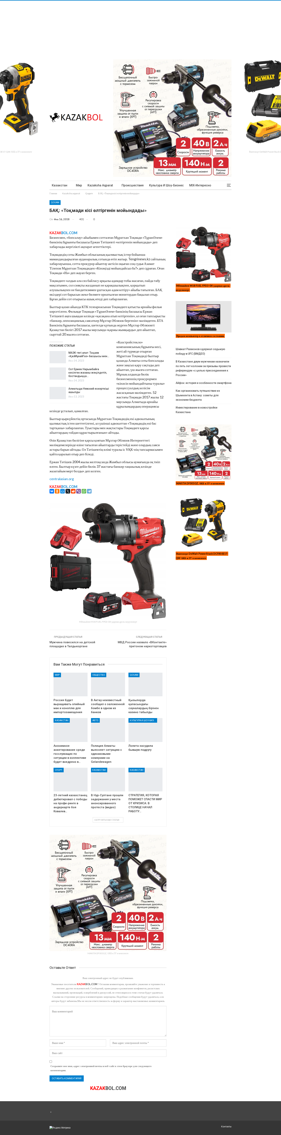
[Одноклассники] (57, 491)
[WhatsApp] (84, 491)
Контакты (226, 1126)
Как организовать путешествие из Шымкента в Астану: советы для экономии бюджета (198, 395)
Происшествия (133, 185)
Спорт (58, 770)
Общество (98, 675)
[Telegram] (89, 491)
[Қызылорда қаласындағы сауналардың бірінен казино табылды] (145, 685)
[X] (68, 491)
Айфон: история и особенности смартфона (203, 382)
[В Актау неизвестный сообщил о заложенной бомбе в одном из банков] (108, 685)
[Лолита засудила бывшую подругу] (145, 730)
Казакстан (59, 185)
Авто (95, 720)
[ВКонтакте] (52, 491)
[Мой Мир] (62, 491)
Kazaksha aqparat (100, 185)
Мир (79, 185)
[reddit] (73, 491)
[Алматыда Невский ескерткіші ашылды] (58, 393)
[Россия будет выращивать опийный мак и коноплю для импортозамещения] (71, 685)
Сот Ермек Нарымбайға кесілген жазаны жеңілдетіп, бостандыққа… (87, 373)
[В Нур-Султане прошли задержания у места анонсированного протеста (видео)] (108, 780)
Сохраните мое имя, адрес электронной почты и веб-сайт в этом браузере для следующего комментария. (101, 1068)
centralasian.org (62, 479)
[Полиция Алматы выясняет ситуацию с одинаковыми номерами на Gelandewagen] (108, 730)
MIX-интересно (200, 185)
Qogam (55, 202)
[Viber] (78, 491)
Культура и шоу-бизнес (166, 185)
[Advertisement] (114, 27)
